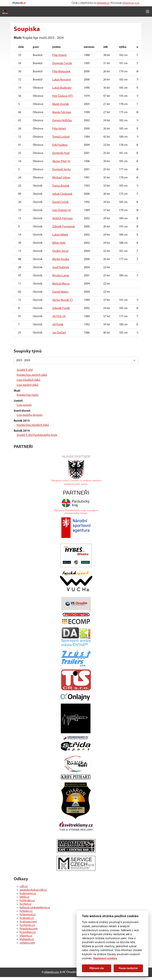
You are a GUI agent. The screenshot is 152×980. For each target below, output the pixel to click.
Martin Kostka (60, 259)
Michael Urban (61, 177)
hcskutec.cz (27, 918)
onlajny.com (27, 942)
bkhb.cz (24, 897)
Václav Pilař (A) (61, 161)
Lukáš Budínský (62, 87)
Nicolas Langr (60, 275)
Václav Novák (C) (62, 300)
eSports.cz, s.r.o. (131, 3)
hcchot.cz (25, 904)
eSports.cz (26, 935)
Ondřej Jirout (60, 251)
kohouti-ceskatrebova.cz (35, 907)
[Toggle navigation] (148, 11)
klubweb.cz (103, 3)
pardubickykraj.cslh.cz (33, 890)
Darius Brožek (60, 185)
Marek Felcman (61, 112)
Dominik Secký (61, 169)
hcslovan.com (28, 921)
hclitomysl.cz (28, 914)
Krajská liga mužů (27, 395)
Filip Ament (59, 55)
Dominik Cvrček (62, 63)
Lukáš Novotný (61, 79)
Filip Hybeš (59, 128)
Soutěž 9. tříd (25, 370)
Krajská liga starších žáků (32, 375)
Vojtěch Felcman (62, 218)
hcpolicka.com (29, 928)
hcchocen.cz (27, 925)
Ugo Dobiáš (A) (61, 210)
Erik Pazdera (59, 145)
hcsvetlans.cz (28, 932)
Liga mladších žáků (28, 380)
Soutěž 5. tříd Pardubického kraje (37, 435)
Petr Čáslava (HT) (62, 96)
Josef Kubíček (60, 267)
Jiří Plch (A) (59, 316)
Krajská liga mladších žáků (33, 425)
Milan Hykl (58, 243)
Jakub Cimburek (62, 194)
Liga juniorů (24, 405)
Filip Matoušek (61, 71)
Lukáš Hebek (60, 234)
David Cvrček (60, 202)
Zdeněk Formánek (63, 226)
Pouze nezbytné (128, 968)
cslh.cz (24, 886)
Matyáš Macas (61, 283)
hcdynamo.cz (28, 893)
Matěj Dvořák (60, 104)
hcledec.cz (26, 911)
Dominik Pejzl (61, 153)
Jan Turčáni (59, 332)
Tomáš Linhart (61, 136)
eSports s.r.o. (51, 972)
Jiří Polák (57, 324)
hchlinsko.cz (27, 900)
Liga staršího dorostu (29, 415)
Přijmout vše (96, 968)
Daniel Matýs (60, 291)
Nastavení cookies (105, 958)
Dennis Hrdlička (62, 120)
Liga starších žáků (27, 385)
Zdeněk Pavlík (61, 308)
